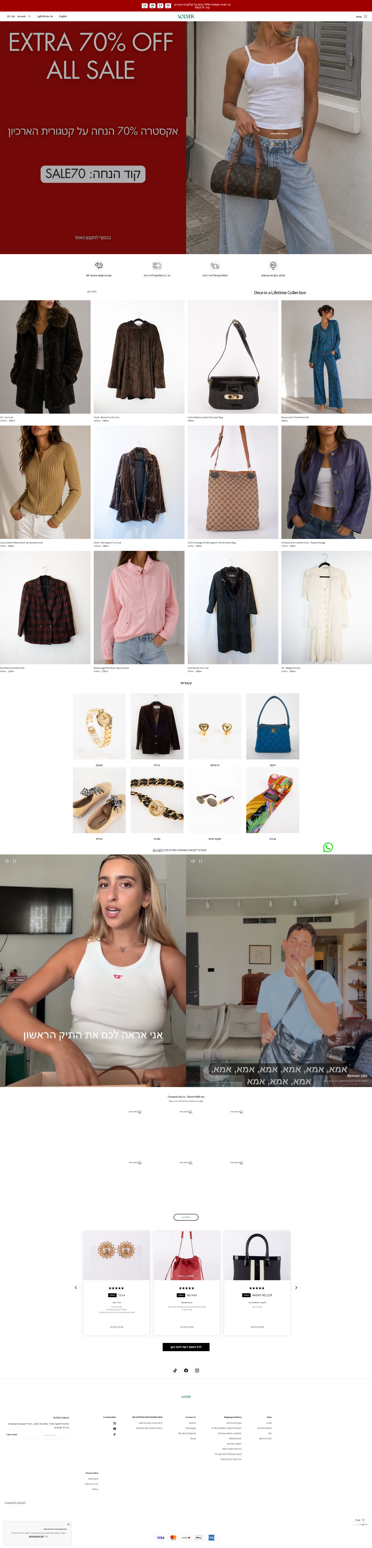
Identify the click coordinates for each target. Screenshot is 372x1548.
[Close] (68, 1524)
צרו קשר (192, 1423)
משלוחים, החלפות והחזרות (229, 1433)
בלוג (270, 1433)
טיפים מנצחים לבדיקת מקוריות (228, 1454)
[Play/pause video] (200, 861)
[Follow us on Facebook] (186, 1370)
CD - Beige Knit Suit (290, 667)
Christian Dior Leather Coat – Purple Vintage (303, 542)
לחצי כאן (91, 291)
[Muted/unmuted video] (193, 861)
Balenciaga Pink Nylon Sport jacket (111, 667)
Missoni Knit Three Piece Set (295, 417)
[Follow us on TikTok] (175, 1370)
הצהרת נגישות (265, 1438)
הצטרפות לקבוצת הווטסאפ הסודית (226, 1428)
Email (193, 1438)
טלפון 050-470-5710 (187, 1433)
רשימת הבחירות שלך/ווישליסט (149, 1428)
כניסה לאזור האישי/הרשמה (150, 1423)
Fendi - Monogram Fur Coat (107, 542)
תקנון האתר (93, 1478)
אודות (269, 1423)
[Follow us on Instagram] (197, 1370)
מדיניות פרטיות (91, 1484)
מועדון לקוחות (235, 1438)
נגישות (95, 1489)
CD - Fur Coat (6, 417)
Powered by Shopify (15, 1502)
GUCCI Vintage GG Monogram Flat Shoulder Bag (212, 542)
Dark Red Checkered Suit (12, 667)
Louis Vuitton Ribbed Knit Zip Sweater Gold (21, 542)
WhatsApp (191, 1428)
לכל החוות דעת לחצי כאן (186, 1347)
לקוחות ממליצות (264, 1428)
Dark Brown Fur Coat (198, 667)
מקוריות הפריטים (234, 1423)
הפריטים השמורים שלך (231, 1448)
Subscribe (11, 1434)
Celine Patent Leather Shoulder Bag (205, 417)
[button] (63, 16)
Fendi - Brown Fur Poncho (107, 417)
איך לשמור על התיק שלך (230, 1459)
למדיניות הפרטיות (36, 1536)
